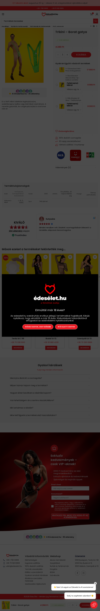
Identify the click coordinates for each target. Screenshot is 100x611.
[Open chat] (94, 605)
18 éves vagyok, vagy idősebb (38, 327)
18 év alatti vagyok (66, 327)
